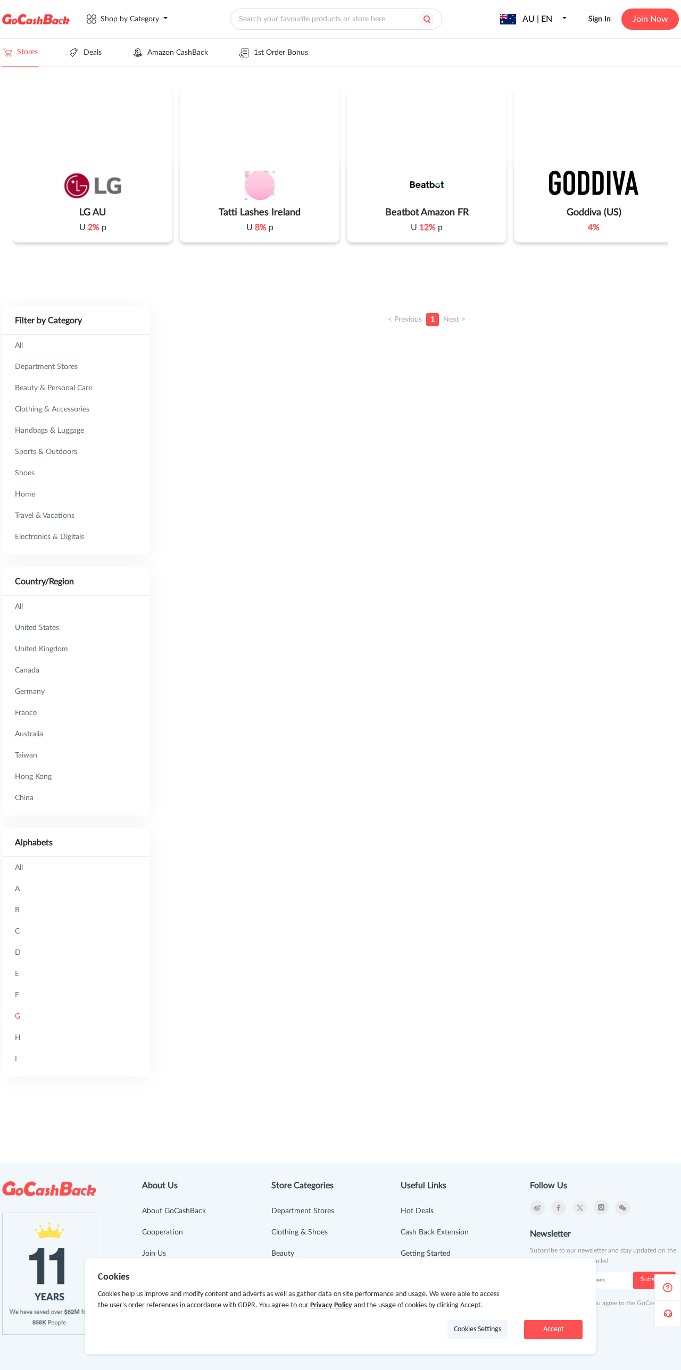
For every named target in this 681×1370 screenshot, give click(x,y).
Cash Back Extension (435, 1232)
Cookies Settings (477, 1329)
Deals (93, 52)
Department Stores (302, 1211)
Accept (553, 1329)
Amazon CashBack (177, 52)
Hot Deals (417, 1211)
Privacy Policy (331, 1305)
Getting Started (426, 1253)
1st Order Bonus (281, 52)
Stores (27, 52)
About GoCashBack (174, 1211)
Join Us (154, 1253)
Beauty (282, 1253)
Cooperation (162, 1232)
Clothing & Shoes (299, 1232)
